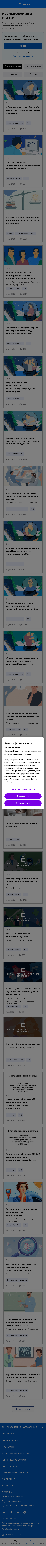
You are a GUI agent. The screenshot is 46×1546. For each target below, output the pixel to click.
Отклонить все (23, 803)
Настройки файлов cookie (23, 789)
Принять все (23, 796)
